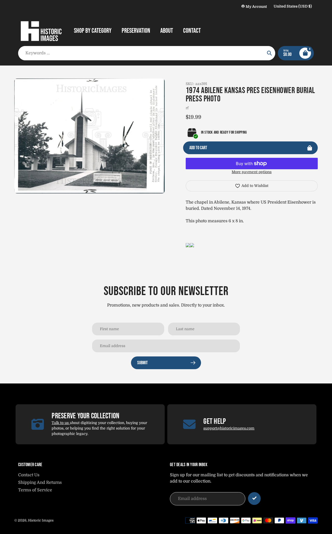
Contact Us (28, 475)
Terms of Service (35, 490)
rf (187, 108)
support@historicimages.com (228, 428)
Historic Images (41, 520)
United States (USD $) (293, 6)
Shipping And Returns (40, 482)
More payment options (252, 172)
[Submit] (254, 498)
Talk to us (61, 423)
